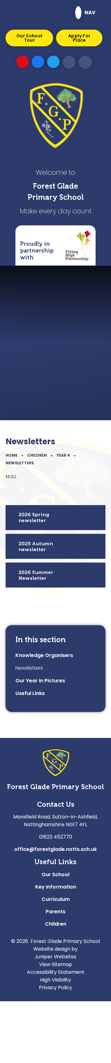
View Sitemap (55, 964)
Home (12, 455)
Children (37, 455)
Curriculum (56, 899)
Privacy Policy (55, 987)
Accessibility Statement (55, 972)
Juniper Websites (55, 956)
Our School (55, 874)
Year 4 (63, 455)
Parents (55, 911)
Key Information (55, 886)
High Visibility (55, 979)
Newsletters (20, 463)
